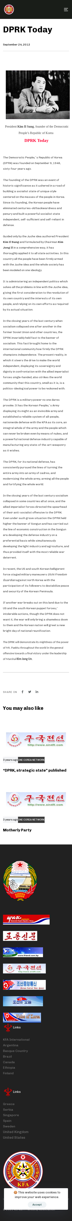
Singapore (11, 1115)
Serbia (8, 1110)
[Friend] (23, 952)
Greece (9, 1104)
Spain (7, 1121)
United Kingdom (16, 1132)
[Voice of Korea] (22, 1018)
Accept (37, 1204)
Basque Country (15, 1051)
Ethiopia (9, 1067)
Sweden (9, 1126)
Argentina (10, 1045)
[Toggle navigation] (57, 9)
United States (14, 1137)
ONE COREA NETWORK (31, 760)
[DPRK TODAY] (23, 1001)
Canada (9, 1062)
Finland (8, 1073)
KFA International (16, 1039)
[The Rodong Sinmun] (20, 936)
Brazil (7, 1056)
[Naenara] (26, 920)
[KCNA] (24, 985)
